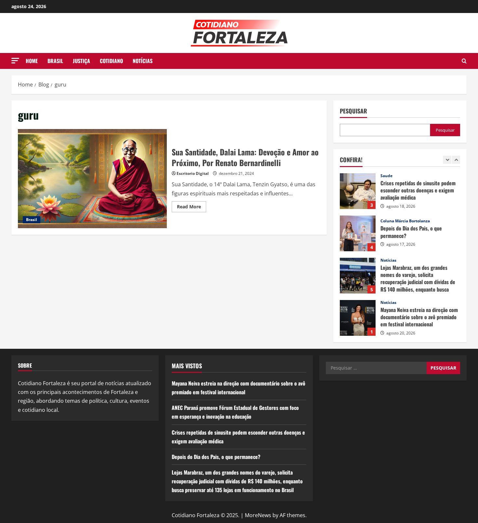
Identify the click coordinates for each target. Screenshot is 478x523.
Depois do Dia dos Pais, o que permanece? (358, 233)
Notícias (143, 61)
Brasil (55, 61)
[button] (15, 60)
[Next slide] (456, 160)
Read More (191, 207)
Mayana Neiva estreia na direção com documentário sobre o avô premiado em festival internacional (358, 318)
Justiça (81, 61)
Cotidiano (111, 61)
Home (32, 61)
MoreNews (258, 515)
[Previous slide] (447, 160)
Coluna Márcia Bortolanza (405, 221)
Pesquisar (353, 111)
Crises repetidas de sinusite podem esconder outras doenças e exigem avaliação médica (358, 191)
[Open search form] (464, 61)
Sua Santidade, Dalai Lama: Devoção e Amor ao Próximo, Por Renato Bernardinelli (92, 178)
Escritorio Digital (193, 173)
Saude (386, 176)
